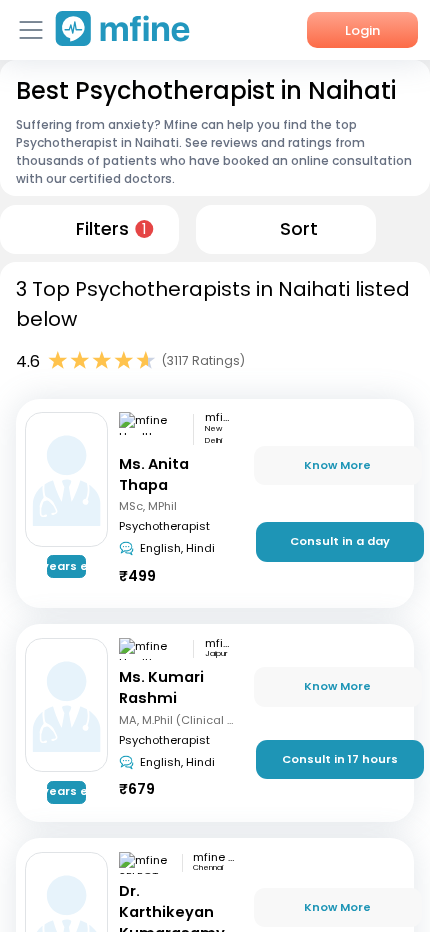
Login (362, 30)
